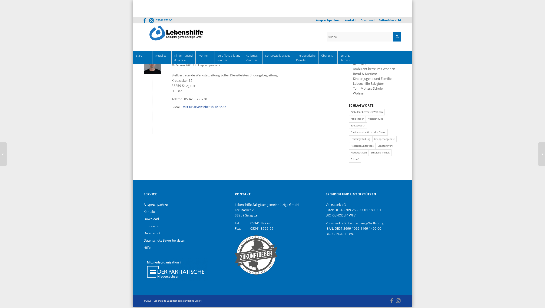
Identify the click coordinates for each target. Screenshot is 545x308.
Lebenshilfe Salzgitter (366, 84)
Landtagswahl (385, 147)
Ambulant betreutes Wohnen (371, 69)
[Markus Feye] (152, 65)
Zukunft (355, 160)
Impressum (152, 227)
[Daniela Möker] (541, 154)
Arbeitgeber (357, 120)
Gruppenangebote (384, 140)
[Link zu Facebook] (145, 20)
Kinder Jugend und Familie (369, 79)
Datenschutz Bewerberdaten (164, 242)
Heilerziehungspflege (362, 147)
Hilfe (147, 249)
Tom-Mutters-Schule (366, 90)
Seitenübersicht (390, 20)
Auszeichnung (375, 120)
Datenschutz (153, 234)
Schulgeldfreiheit (380, 154)
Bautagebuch (358, 127)
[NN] (3, 154)
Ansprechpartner (328, 20)
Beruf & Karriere (363, 74)
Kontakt (350, 20)
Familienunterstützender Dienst (368, 133)
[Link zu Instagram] (151, 20)
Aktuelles (358, 64)
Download (367, 20)
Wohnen (358, 95)
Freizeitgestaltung (360, 140)
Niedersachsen (359, 154)
